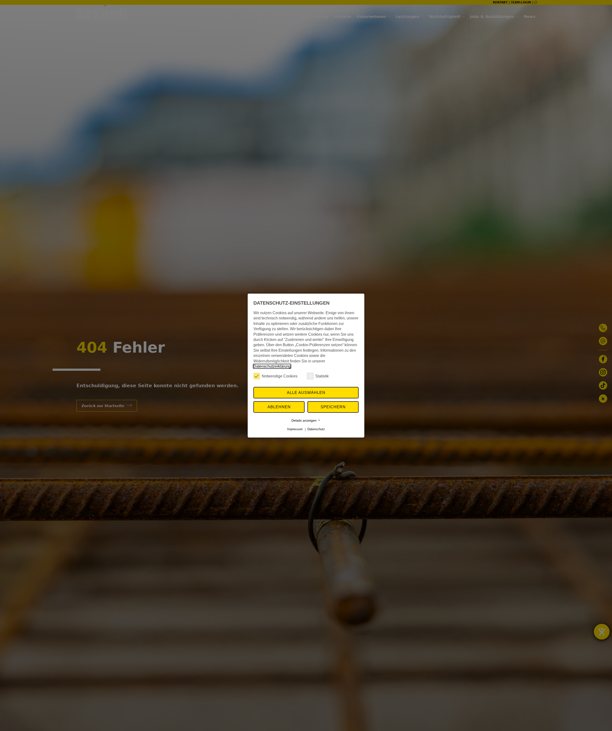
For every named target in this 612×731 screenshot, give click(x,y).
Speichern (333, 407)
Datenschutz (316, 429)
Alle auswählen (306, 393)
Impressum (295, 429)
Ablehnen (279, 407)
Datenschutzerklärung (272, 366)
